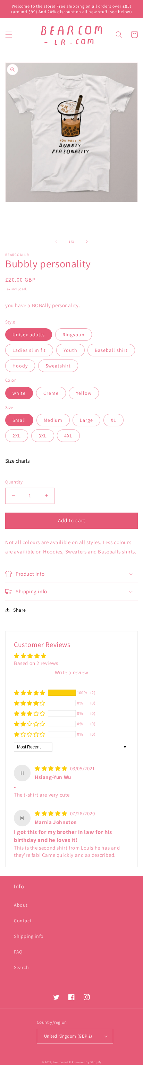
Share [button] (19, 610)
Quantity (14, 482)
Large (86, 420)
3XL (43, 436)
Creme (51, 393)
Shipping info (29, 936)
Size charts (17, 460)
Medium (53, 420)
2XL (16, 436)
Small (19, 420)
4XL (68, 436)
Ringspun (73, 334)
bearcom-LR (62, 1062)
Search (21, 967)
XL (113, 420)
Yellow (84, 393)
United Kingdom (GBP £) (68, 1036)
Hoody (20, 366)
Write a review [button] (71, 672)
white (19, 393)
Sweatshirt (58, 366)
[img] (52, 768)
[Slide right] (86, 241)
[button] (8, 34)
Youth (70, 350)
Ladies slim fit (29, 350)
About (21, 905)
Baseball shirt (111, 350)
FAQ (18, 952)
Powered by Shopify (86, 1062)
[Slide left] (56, 241)
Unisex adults (28, 334)
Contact (23, 920)
